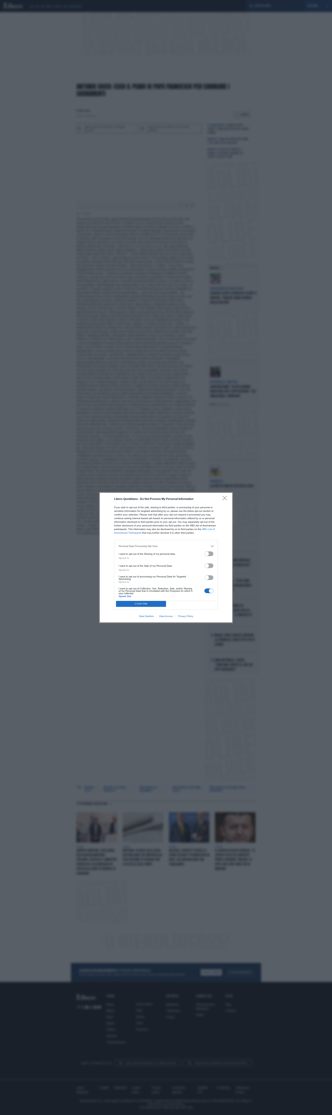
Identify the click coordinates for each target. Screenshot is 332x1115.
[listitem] (166, 546)
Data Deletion (146, 616)
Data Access (166, 616)
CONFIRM (141, 603)
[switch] (208, 553)
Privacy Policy (185, 616)
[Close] (226, 499)
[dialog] (166, 557)
